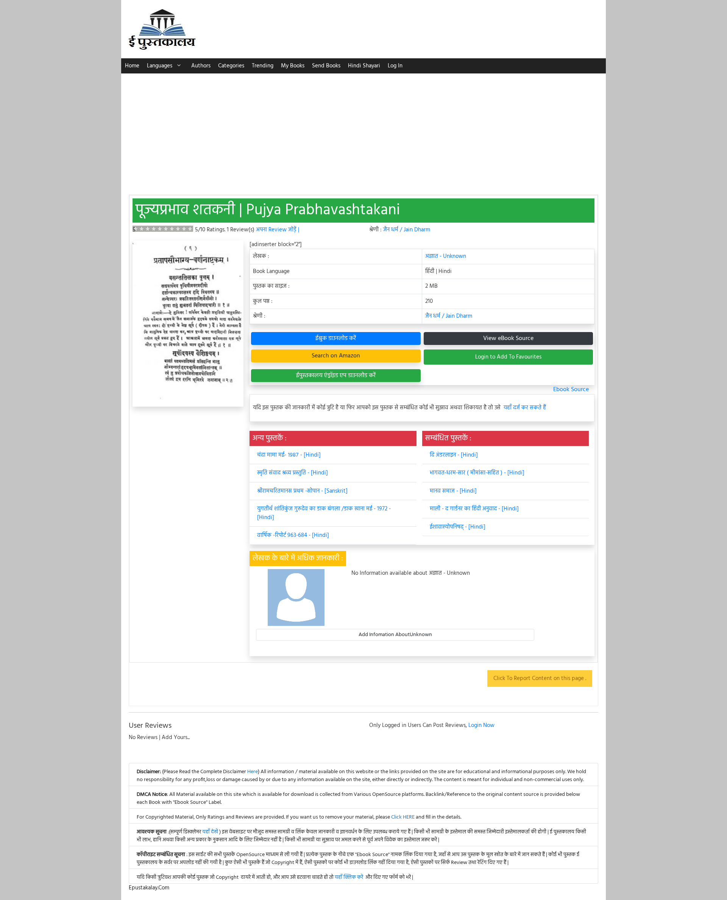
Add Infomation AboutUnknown (395, 634)
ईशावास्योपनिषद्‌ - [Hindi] (457, 527)
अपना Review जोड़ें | (277, 229)
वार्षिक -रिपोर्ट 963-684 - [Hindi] (293, 535)
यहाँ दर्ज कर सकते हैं (525, 408)
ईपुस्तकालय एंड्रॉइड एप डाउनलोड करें (336, 376)
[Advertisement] (363, 130)
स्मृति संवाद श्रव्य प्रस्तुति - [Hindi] (292, 472)
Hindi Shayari (364, 65)
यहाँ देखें (210, 832)
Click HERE (403, 817)
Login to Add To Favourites (508, 357)
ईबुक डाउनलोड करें (335, 338)
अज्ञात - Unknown (445, 256)
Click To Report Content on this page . (539, 678)
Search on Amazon (336, 356)
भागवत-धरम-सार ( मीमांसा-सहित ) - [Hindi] (477, 472)
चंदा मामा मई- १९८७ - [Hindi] (289, 455)
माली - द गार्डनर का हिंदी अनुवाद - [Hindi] (474, 508)
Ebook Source (571, 390)
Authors (201, 65)
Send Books (326, 65)
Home (132, 65)
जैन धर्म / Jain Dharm (406, 229)
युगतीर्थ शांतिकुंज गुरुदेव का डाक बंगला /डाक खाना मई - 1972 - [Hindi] (324, 513)
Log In (395, 65)
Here (252, 771)
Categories (231, 65)
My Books (292, 65)
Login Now (481, 725)
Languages (159, 65)
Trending (262, 65)
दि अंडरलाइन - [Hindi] (454, 455)
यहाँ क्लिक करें (349, 877)
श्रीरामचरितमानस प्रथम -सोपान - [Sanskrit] (302, 491)
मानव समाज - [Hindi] (453, 491)
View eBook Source (508, 338)
